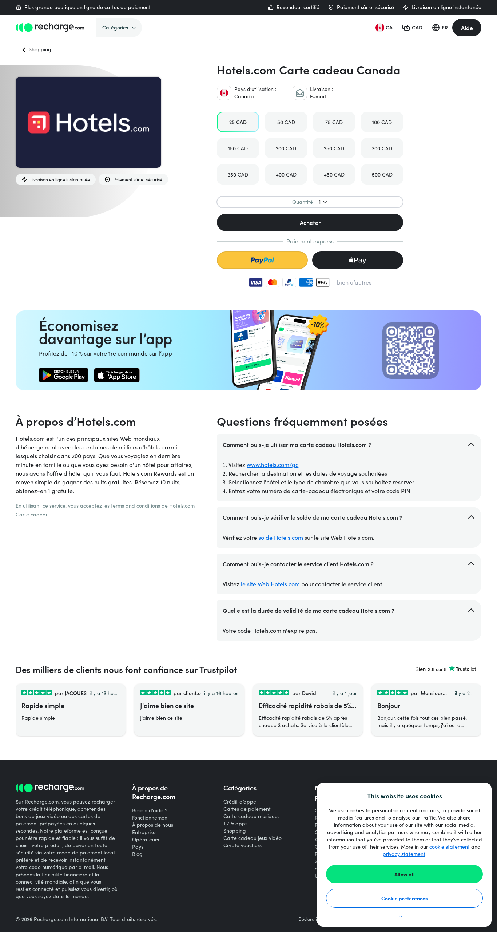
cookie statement (449, 846)
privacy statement (404, 853)
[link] (63, 375)
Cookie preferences (404, 898)
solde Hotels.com (280, 537)
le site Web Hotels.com (270, 584)
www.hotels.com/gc (272, 464)
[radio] (238, 122)
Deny (404, 917)
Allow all (404, 874)
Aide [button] (467, 28)
